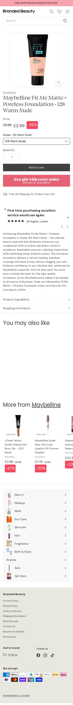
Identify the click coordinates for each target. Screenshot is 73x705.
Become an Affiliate (13, 631)
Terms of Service (12, 611)
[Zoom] (58, 82)
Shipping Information (14, 616)
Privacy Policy (11, 600)
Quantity (9, 150)
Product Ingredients (16, 299)
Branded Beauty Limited (16, 695)
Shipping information (16, 308)
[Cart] (59, 11)
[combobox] (36, 21)
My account (9, 636)
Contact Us (9, 626)
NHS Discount (10, 621)
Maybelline (9, 92)
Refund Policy (10, 605)
